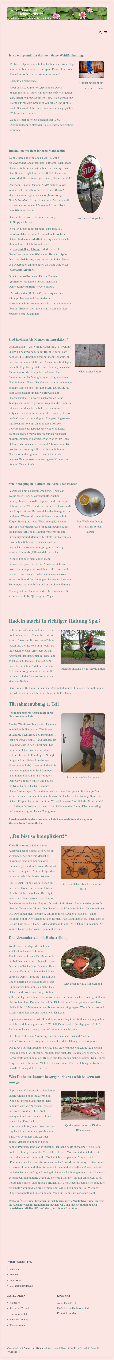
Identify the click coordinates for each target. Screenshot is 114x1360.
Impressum (15, 1280)
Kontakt (14, 1274)
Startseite (14, 1268)
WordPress (13, 1351)
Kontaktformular (66, 1313)
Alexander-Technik (20, 1308)
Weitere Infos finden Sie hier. (27, 823)
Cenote (72, 1348)
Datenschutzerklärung (21, 1285)
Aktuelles (15, 1302)
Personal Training (19, 1319)
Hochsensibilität (18, 1314)
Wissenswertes (17, 1325)
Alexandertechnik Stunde (66, 688)
